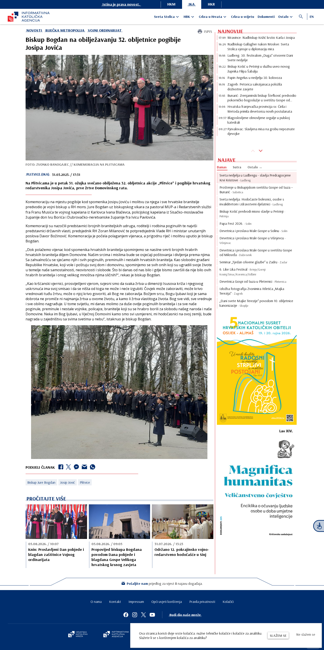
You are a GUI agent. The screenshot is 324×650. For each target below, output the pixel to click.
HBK (187, 16)
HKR (211, 4)
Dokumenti (266, 16)
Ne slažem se (305, 634)
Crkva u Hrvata (210, 16)
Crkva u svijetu (242, 16)
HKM (171, 4)
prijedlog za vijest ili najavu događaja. (165, 583)
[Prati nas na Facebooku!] (125, 614)
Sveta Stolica (164, 16)
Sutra (237, 167)
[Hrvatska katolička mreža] (78, 634)
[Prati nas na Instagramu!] (134, 614)
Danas (222, 167)
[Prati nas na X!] (143, 614)
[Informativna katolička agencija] (116, 634)
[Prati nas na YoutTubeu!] (152, 614)
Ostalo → (255, 167)
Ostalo (283, 16)
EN (312, 16)
